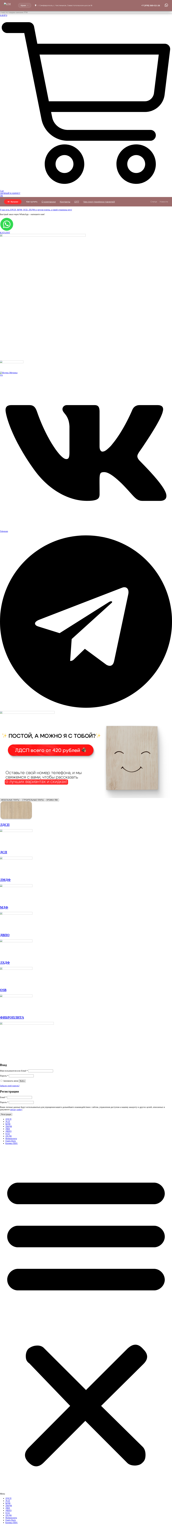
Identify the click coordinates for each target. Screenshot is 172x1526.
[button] (86, 1321)
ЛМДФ (5, 880)
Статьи (153, 202)
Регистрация (6, 1114)
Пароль (4, 1076)
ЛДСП (5, 824)
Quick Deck (10, 1141)
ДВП (7, 1129)
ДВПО (5, 935)
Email (3, 1097)
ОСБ (7, 1134)
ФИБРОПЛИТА (12, 1017)
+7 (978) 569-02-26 (150, 5)
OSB (3, 990)
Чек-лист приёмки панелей (99, 202)
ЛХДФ (5, 962)
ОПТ (76, 202)
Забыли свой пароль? (9, 1086)
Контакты (65, 202)
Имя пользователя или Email (14, 1071)
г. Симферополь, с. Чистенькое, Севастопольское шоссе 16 (65, 5)
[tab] (10, 800)
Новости (164, 202)
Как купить (31, 202)
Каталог (14, 202)
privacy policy (16, 1109)
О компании (49, 202)
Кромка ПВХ (11, 1143)
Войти (22, 1081)
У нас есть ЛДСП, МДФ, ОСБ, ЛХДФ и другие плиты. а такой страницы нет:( (36, 210)
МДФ (4, 907)
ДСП (3, 852)
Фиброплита (11, 1138)
